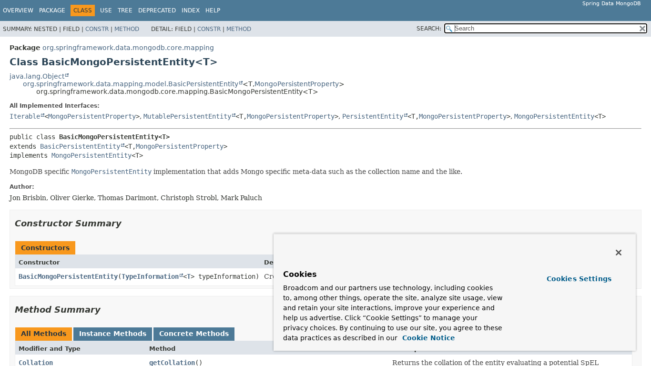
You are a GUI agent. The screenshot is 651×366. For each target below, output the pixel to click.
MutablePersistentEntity (187, 116)
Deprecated (157, 10)
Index (191, 10)
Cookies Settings (579, 279)
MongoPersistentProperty (296, 84)
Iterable (25, 116)
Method (126, 29)
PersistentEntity (372, 116)
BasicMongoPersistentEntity (68, 276)
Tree (125, 10)
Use (106, 10)
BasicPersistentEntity (80, 146)
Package (52, 10)
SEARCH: (429, 28)
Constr (97, 29)
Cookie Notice (427, 338)
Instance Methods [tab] (112, 333)
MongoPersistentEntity (554, 116)
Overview (18, 10)
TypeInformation (150, 276)
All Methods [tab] (43, 333)
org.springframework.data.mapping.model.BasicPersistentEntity (130, 84)
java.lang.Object (37, 76)
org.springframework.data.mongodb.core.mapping (128, 47)
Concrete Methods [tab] (194, 333)
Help (212, 10)
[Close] (618, 252)
